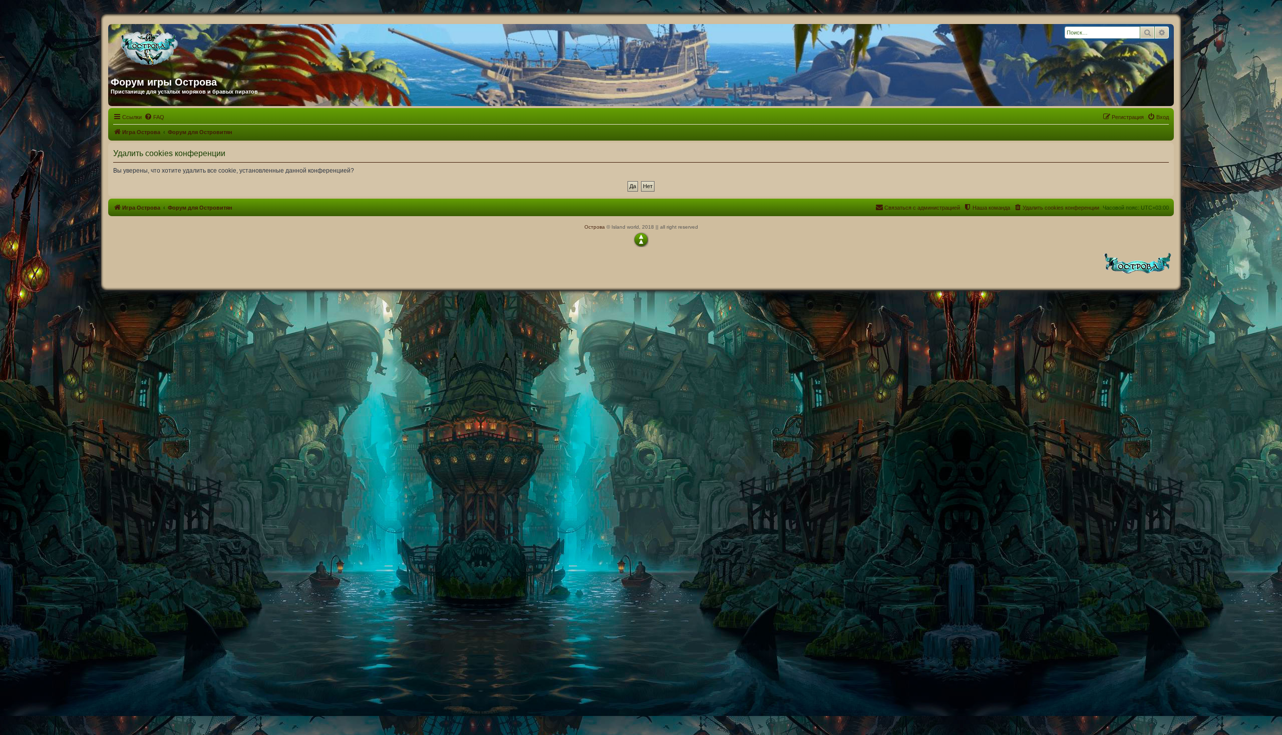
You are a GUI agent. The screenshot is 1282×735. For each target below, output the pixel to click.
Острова (594, 227)
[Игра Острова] (207, 47)
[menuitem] (154, 117)
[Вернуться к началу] (641, 239)
